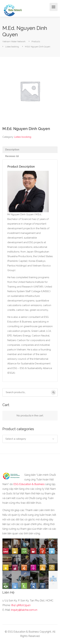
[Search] (53, 392)
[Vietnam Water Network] (12, 10)
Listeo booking (22, 136)
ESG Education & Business (29, 484)
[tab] (30, 149)
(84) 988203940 (21, 605)
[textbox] (30, 439)
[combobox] (30, 439)
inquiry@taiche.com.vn (24, 609)
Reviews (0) (12, 156)
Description (12, 149)
